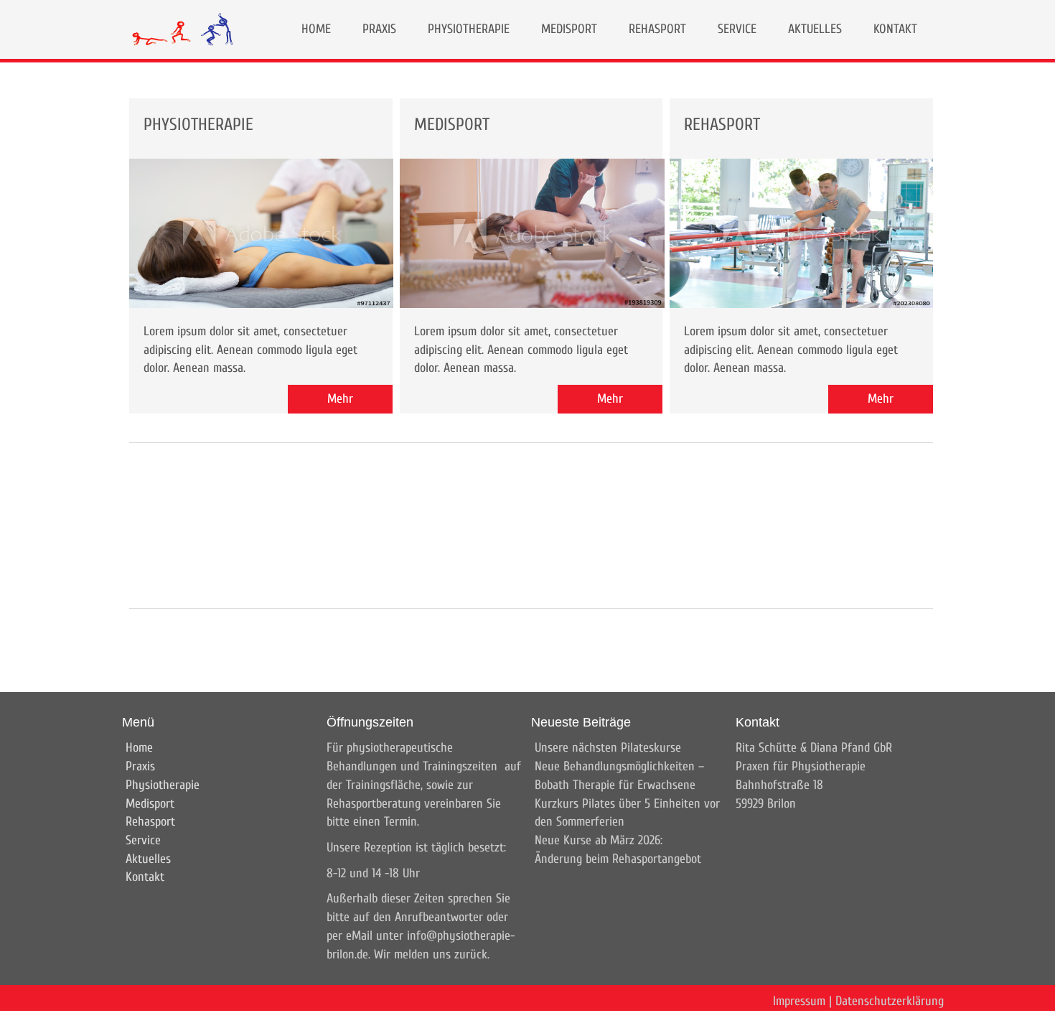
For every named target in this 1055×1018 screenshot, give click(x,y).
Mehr (340, 398)
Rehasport (150, 821)
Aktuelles (148, 859)
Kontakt (145, 876)
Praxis (140, 766)
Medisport (150, 803)
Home (139, 747)
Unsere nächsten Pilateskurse (608, 747)
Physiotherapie (163, 785)
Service (143, 840)
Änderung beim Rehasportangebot (618, 859)
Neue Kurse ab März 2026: (598, 840)
